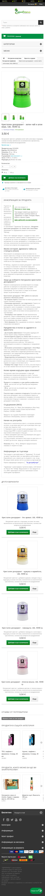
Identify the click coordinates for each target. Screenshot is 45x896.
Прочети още (5, 145)
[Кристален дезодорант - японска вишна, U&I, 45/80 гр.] (22, 665)
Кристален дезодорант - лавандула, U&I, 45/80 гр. (22, 628)
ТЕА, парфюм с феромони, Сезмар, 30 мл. (10, 754)
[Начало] (4, 58)
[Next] (41, 742)
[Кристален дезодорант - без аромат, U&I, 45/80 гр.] (22, 501)
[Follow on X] (12, 819)
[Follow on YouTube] (16, 819)
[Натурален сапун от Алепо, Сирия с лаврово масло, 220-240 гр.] (11, 784)
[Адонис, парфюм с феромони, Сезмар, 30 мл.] (31, 740)
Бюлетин (7, 812)
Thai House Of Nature (9, 129)
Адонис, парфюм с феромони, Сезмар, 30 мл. (30, 754)
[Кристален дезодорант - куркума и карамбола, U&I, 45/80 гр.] (22, 555)
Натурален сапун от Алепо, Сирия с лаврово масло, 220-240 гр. (10, 797)
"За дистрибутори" (32, 462)
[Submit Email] (41, 812)
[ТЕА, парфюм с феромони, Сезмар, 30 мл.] (11, 740)
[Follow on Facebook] (3, 819)
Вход (40, 4)
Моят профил (8, 836)
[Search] (40, 22)
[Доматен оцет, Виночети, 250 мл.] (31, 784)
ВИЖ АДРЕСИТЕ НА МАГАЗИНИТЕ (26, 220)
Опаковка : (5, 170)
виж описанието (16, 156)
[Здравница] (22, 1)
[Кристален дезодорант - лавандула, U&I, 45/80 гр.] (22, 611)
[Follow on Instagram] (8, 819)
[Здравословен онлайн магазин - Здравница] (22, 11)
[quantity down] (14, 166)
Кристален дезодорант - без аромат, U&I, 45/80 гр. (22, 518)
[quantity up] (11, 166)
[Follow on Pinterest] (20, 819)
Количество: (6, 163)
